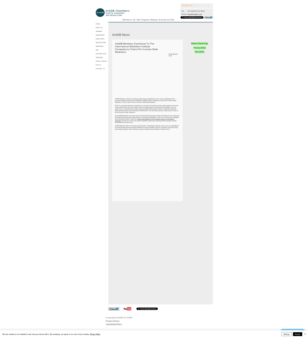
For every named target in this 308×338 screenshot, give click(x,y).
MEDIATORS (99, 46)
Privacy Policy (95, 334)
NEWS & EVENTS (101, 61)
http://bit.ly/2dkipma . (149, 102)
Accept (297, 334)
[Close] (305, 334)
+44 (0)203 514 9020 (196, 11)
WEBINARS (99, 57)
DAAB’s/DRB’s (100, 39)
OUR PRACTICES (101, 54)
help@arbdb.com (194, 14)
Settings (286, 334)
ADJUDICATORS (101, 43)
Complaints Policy (114, 324)
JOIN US (98, 65)
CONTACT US (100, 69)
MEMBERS (99, 31)
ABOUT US (99, 28)
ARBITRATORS (100, 35)
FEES (97, 50)
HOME (98, 24)
